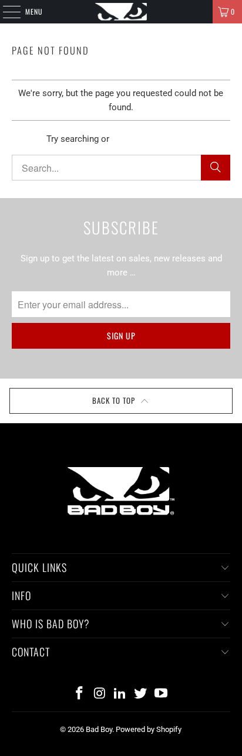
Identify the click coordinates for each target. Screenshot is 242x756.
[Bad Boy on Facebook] (80, 694)
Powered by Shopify (149, 729)
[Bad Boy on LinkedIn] (120, 694)
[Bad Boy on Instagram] (100, 694)
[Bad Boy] (121, 11)
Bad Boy (99, 729)
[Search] (215, 168)
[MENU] (5, 11)
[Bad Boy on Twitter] (141, 694)
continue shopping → (153, 139)
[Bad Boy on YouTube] (161, 694)
